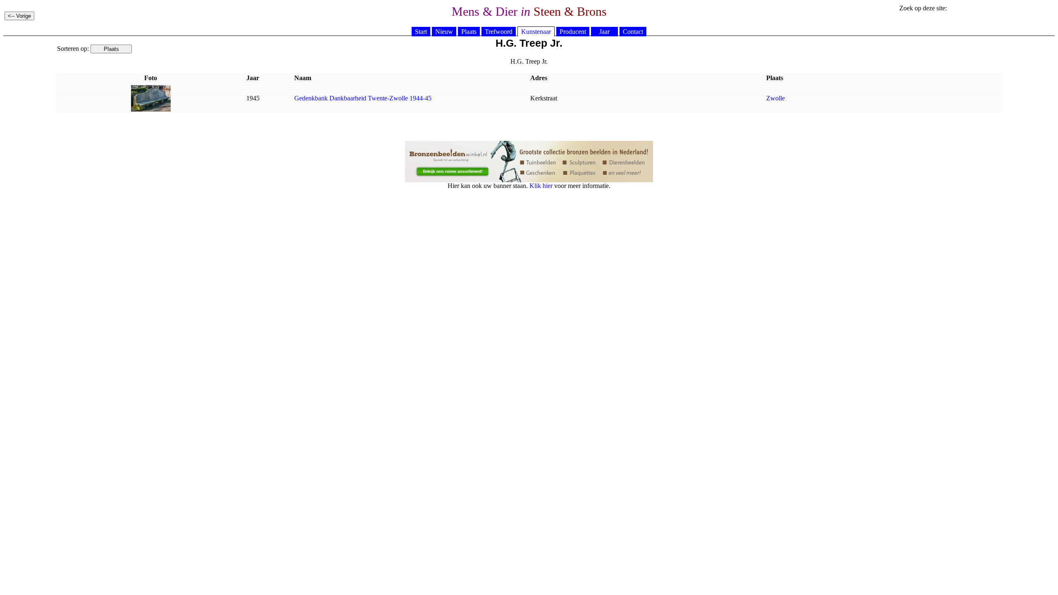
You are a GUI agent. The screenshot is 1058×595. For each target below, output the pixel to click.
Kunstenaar (536, 31)
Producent (573, 31)
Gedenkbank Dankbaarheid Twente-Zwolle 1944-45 (362, 98)
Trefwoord (498, 31)
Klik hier (541, 185)
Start (421, 31)
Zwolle (775, 98)
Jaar (604, 31)
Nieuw (444, 31)
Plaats (469, 31)
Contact (633, 31)
